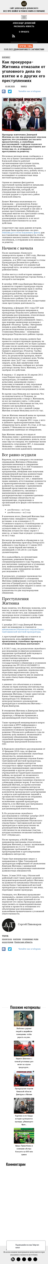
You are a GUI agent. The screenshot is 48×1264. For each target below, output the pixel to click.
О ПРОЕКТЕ (24, 32)
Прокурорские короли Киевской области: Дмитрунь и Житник (24, 1091)
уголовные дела (30, 939)
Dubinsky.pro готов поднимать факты (21, 232)
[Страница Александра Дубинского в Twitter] (34, 36)
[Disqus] (24, 1205)
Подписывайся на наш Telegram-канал (27, 1246)
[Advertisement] (24, 979)
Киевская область (23, 942)
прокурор (7, 939)
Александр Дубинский (24, 23)
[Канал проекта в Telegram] (29, 36)
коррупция (7, 942)
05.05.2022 (12, 49)
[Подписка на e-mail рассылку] (18, 36)
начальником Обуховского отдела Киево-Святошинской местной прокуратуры (23, 630)
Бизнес (6, 57)
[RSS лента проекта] (13, 36)
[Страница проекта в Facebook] (24, 36)
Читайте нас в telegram (29, 91)
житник (17, 939)
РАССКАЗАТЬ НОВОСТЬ (24, 26)
